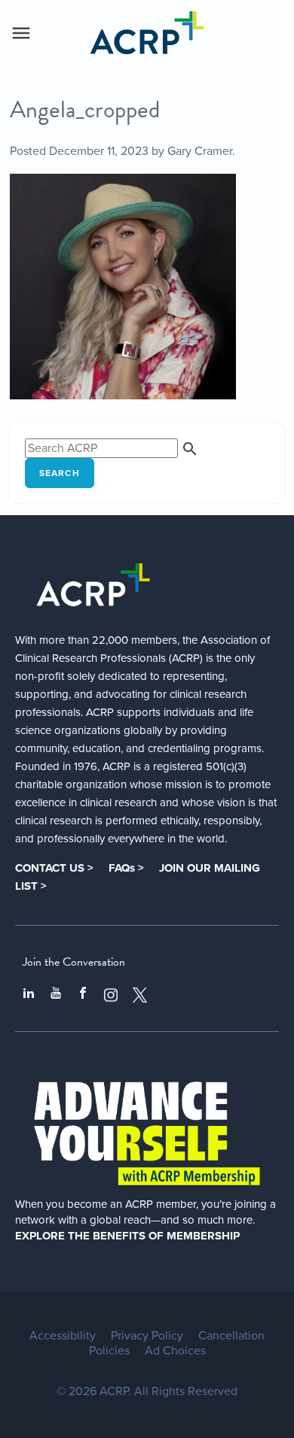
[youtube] (56, 995)
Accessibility (62, 1335)
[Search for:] (112, 448)
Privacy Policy (147, 1335)
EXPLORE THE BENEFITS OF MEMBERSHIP (127, 1235)
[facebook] (83, 995)
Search (59, 473)
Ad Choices (175, 1350)
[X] (140, 995)
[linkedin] (29, 995)
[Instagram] (111, 995)
